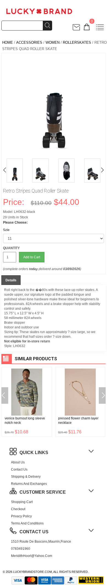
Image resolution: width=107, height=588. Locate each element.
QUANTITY (11, 248)
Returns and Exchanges (29, 484)
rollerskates (77, 42)
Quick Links (33, 452)
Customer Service (42, 492)
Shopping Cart (22, 502)
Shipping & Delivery (26, 477)
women (53, 42)
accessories (29, 42)
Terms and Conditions (27, 523)
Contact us (19, 469)
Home (7, 42)
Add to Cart (31, 257)
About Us (18, 462)
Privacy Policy (21, 516)
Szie (6, 230)
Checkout (18, 509)
